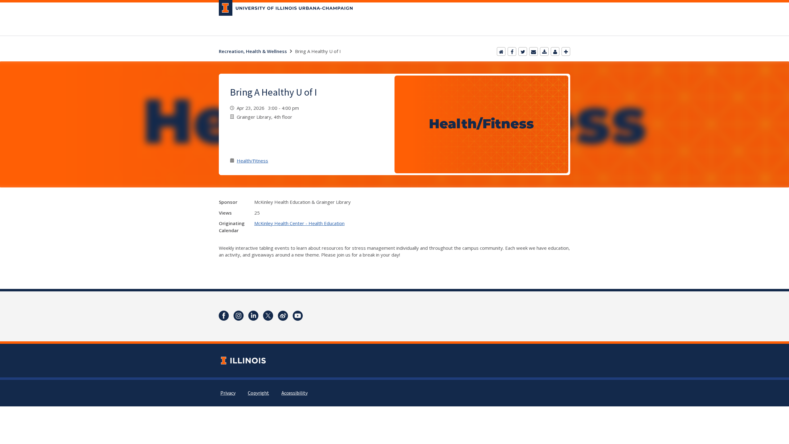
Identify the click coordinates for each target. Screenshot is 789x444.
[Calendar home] (501, 51)
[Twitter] (522, 51)
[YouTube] (298, 316)
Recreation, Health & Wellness (253, 51)
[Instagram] (238, 316)
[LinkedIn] (253, 316)
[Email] (533, 51)
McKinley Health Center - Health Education (299, 223)
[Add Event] (566, 51)
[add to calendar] (544, 51)
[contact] (555, 51)
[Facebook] (512, 51)
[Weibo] (283, 316)
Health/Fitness (252, 161)
